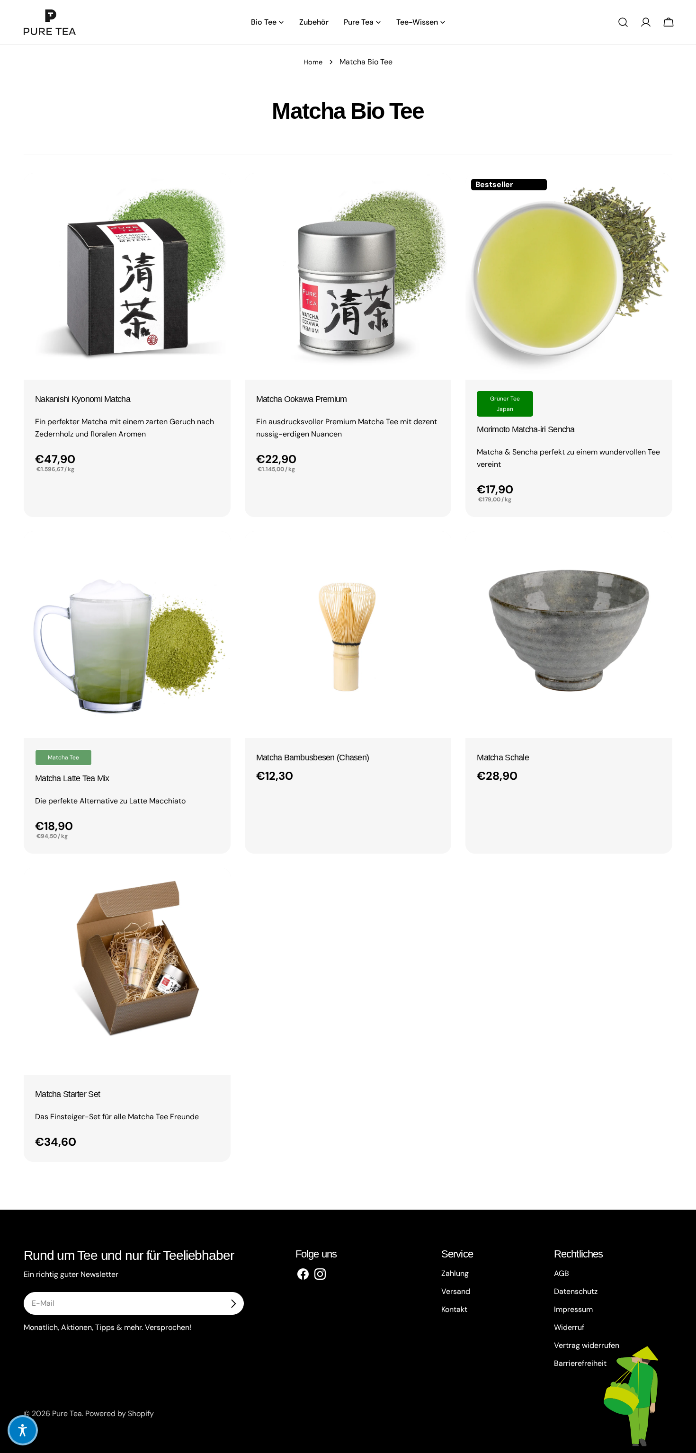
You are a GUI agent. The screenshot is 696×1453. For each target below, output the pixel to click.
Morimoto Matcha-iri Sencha (525, 429)
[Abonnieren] (233, 1303)
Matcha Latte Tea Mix (72, 778)
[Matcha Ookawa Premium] (348, 276)
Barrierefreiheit (580, 1363)
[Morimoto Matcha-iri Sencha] (568, 276)
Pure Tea (67, 1413)
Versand (455, 1291)
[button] (23, 1430)
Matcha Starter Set (67, 1094)
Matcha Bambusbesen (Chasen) (312, 757)
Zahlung (455, 1273)
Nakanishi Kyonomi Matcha (82, 399)
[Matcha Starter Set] (127, 971)
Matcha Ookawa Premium (301, 399)
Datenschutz (576, 1291)
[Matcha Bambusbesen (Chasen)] (348, 634)
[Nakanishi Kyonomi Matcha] (127, 276)
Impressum (573, 1309)
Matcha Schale (503, 757)
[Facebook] (303, 1273)
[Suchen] (623, 22)
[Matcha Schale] (568, 634)
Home (312, 62)
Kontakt (454, 1309)
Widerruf (569, 1327)
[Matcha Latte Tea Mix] (127, 634)
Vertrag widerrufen (586, 1345)
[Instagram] (320, 1273)
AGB (561, 1273)
